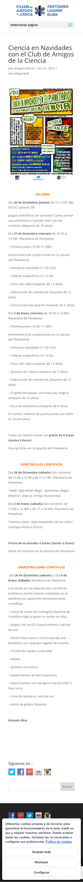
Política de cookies (59, 841)
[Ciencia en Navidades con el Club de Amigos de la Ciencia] (41, 134)
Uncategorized (18, 73)
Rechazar (41, 862)
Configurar (42, 872)
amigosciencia (24, 68)
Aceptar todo (41, 852)
